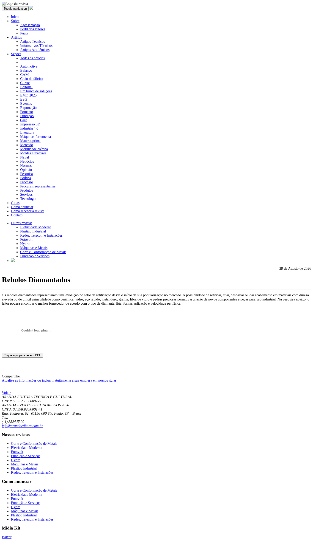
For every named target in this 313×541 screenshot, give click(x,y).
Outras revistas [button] (21, 223)
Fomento (26, 112)
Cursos (25, 83)
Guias (15, 203)
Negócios (27, 161)
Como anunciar (22, 207)
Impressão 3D (30, 124)
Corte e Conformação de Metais (43, 252)
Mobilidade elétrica (34, 149)
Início (15, 17)
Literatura (27, 132)
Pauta (24, 33)
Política (25, 178)
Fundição (27, 116)
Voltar (6, 393)
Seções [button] (16, 54)
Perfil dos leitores (32, 29)
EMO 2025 (28, 95)
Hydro (25, 244)
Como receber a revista (27, 211)
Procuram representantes (37, 186)
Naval (24, 157)
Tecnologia (28, 199)
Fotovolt (26, 239)
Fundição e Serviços (34, 256)
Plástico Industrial (33, 231)
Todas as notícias (32, 58)
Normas (26, 165)
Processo (26, 182)
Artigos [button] (16, 37)
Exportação (28, 108)
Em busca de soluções (36, 91)
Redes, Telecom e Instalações (41, 235)
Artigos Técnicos (32, 41)
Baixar (6, 537)
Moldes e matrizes (33, 153)
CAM (24, 74)
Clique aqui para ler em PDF (22, 355)
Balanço (26, 70)
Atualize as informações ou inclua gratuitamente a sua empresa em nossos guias (59, 380)
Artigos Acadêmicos (34, 50)
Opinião (26, 170)
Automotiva (28, 66)
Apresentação (30, 25)
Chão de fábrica (31, 79)
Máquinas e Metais (33, 248)
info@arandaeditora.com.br (22, 426)
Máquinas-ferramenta (35, 137)
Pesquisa (26, 174)
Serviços (26, 194)
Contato (16, 215)
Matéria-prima (30, 141)
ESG (23, 99)
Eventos (26, 103)
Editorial (26, 87)
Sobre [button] (15, 21)
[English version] (13, 261)
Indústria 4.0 (29, 128)
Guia (23, 120)
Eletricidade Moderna (35, 227)
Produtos (26, 190)
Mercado (26, 145)
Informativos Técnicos (36, 46)
